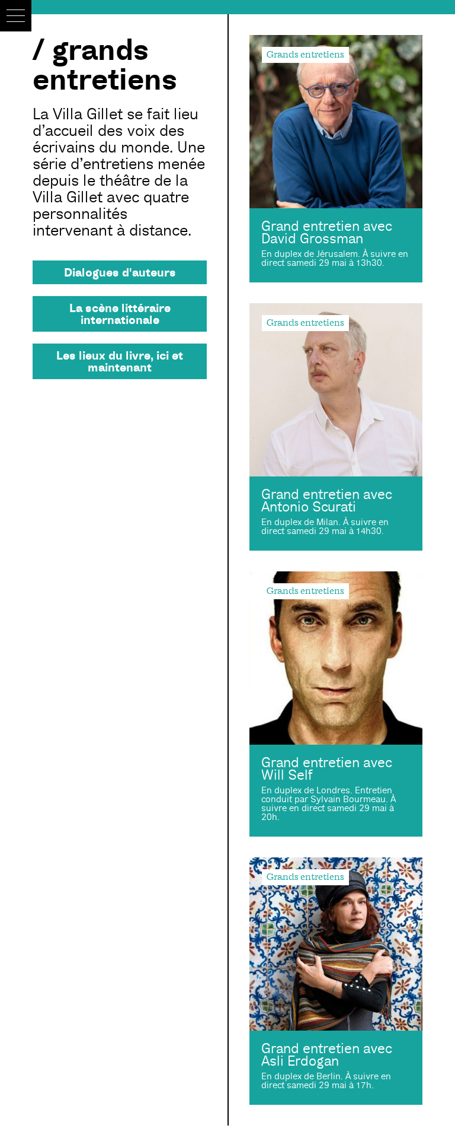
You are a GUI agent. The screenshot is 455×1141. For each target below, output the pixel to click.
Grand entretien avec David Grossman (326, 232)
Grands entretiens (305, 54)
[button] (15, 15)
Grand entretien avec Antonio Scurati (326, 501)
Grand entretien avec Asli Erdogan (326, 1055)
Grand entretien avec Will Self (326, 769)
